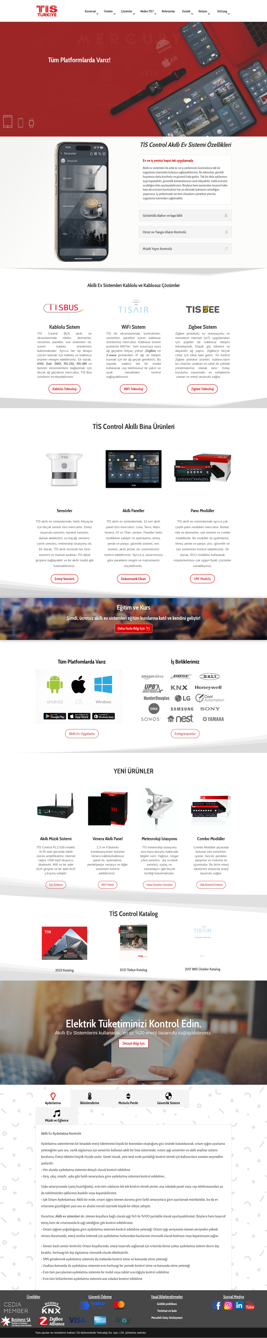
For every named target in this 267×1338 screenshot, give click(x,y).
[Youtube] (249, 1308)
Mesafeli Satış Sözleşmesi (167, 1318)
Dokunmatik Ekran (133, 579)
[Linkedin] (239, 1308)
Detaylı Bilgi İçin (134, 1043)
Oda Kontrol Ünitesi (211, 884)
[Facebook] (217, 1308)
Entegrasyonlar (185, 733)
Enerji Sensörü (64, 579)
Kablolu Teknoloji (64, 389)
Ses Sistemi (56, 884)
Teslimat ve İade (167, 1311)
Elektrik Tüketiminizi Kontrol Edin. (133, 1023)
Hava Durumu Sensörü (159, 884)
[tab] (52, 1098)
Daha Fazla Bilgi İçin (131, 628)
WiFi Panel (107, 884)
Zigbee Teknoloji (202, 389)
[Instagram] (228, 1308)
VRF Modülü (202, 579)
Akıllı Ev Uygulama (82, 733)
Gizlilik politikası (167, 1304)
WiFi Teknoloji (133, 389)
